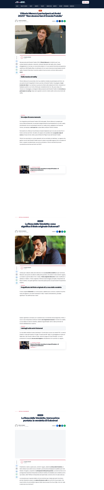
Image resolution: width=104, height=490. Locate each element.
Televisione (40, 415)
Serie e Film (49, 6)
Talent (42, 6)
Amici (40, 10)
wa (64, 21)
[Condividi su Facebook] (16, 61)
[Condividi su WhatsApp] (16, 69)
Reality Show (24, 6)
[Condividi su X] (16, 64)
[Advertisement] (43, 104)
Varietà (36, 6)
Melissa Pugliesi (21, 425)
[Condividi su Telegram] (16, 72)
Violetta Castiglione (22, 20)
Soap (31, 6)
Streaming (66, 6)
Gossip (60, 6)
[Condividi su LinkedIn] (16, 67)
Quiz (17, 6)
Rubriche (72, 6)
